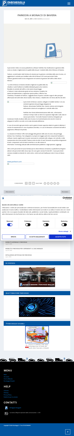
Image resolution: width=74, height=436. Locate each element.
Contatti (6, 390)
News (5, 374)
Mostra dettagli (63, 231)
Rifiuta (13, 237)
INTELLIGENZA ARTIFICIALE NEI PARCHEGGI (19, 255)
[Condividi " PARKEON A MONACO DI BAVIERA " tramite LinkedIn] (30, 183)
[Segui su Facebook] (67, 431)
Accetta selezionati (37, 237)
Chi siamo (6, 377)
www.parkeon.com (14, 162)
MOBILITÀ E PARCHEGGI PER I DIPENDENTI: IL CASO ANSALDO (24, 248)
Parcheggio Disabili (9, 381)
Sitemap (6, 393)
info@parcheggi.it (15, 408)
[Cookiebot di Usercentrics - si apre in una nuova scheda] (64, 198)
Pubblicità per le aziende (11, 397)
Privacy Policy (7, 395)
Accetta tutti (60, 237)
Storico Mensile (8, 379)
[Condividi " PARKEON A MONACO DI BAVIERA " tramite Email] (33, 183)
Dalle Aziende (38, 19)
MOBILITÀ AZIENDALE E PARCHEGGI (16, 242)
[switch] (28, 224)
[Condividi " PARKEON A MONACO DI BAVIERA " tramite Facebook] (26, 183)
